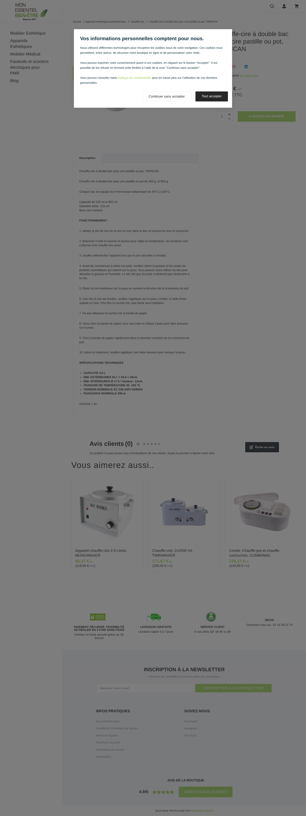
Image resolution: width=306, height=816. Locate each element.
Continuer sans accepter (167, 96)
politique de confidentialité (134, 77)
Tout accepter (212, 96)
